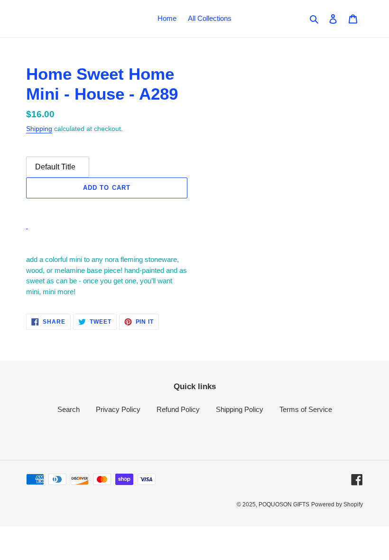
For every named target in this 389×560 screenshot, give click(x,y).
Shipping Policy (239, 409)
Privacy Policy (118, 409)
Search (68, 409)
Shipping (39, 128)
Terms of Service (305, 409)
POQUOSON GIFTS (284, 504)
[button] (106, 208)
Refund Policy (178, 409)
